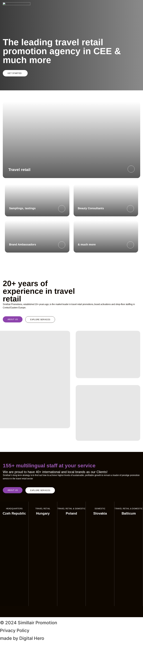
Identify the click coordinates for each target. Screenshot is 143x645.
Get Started (15, 73)
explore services (40, 319)
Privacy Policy (14, 630)
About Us (13, 319)
